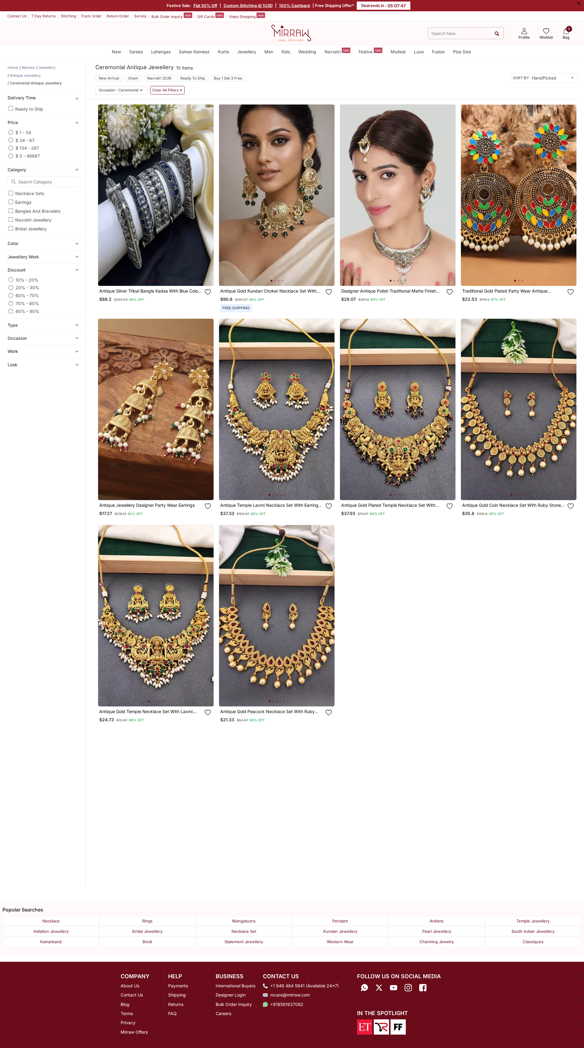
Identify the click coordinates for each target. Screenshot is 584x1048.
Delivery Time (22, 97)
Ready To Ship (192, 78)
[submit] (497, 33)
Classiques (533, 941)
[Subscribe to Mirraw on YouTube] (393, 987)
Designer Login (231, 994)
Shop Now (161, 275)
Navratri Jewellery (33, 219)
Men (268, 51)
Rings (147, 920)
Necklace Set (244, 931)
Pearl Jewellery (436, 931)
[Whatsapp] (364, 987)
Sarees (136, 51)
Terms (127, 1013)
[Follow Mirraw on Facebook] (423, 987)
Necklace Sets (29, 193)
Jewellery (246, 51)
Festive (370, 51)
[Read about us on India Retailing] (381, 1026)
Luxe (419, 51)
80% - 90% (27, 311)
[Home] (291, 33)
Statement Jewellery (244, 941)
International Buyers (235, 985)
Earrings (23, 202)
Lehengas (161, 51)
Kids (285, 51)
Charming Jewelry (436, 941)
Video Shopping (246, 16)
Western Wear (340, 941)
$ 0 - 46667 (28, 155)
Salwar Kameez (194, 51)
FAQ (172, 1013)
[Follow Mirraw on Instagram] (408, 987)
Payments (178, 985)
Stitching (68, 16)
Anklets (437, 920)
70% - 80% (27, 303)
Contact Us (17, 16)
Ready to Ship (29, 108)
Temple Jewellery (533, 920)
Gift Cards (210, 16)
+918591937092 (286, 1004)
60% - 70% (27, 295)
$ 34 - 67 (25, 140)
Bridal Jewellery (31, 228)
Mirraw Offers (134, 1032)
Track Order (91, 16)
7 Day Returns (43, 16)
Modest (398, 51)
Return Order (118, 16)
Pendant (340, 920)
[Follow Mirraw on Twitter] (379, 987)
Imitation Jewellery (51, 931)
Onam (133, 78)
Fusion (438, 51)
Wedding (307, 51)
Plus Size (462, 51)
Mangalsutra (243, 920)
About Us (130, 985)
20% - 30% (27, 287)
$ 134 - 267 (27, 148)
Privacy (128, 1022)
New (116, 51)
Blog (125, 1004)
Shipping (177, 994)
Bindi (147, 941)
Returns (175, 1004)
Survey (140, 16)
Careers (223, 1013)
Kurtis (223, 51)
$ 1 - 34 (23, 132)
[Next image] (206, 195)
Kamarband (51, 941)
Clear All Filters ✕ (167, 90)
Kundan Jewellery (340, 931)
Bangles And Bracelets (37, 211)
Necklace (51, 920)
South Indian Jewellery (532, 931)
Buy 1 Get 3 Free (228, 78)
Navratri (336, 51)
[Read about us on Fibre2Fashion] (398, 1026)
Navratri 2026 (159, 78)
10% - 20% (27, 279)
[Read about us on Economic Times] (364, 1026)
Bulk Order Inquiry (171, 16)
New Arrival (109, 78)
